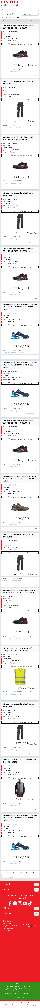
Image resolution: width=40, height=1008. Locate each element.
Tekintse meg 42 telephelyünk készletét (13, 71)
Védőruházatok (27, 21)
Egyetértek (20, 997)
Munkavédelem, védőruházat (13, 21)
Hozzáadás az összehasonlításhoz (21, 44)
